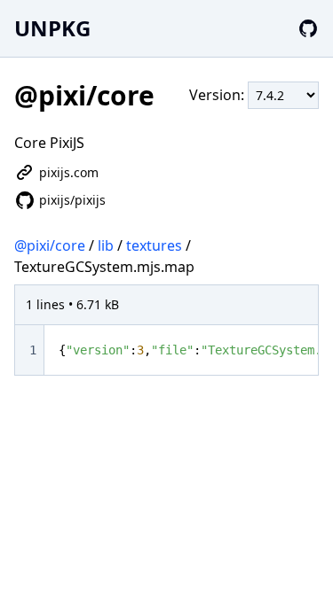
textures (154, 245)
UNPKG (52, 28)
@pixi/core (49, 245)
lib (106, 245)
